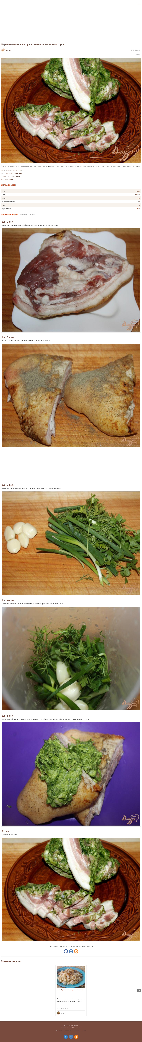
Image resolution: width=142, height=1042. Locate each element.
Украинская (18, 173)
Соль (3, 205)
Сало (18, 176)
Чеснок (4, 194)
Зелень (4, 198)
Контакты (76, 1031)
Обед (11, 179)
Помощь (84, 1031)
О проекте (59, 1031)
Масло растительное (8, 202)
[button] (66, 951)
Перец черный (6, 209)
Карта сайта (67, 1031)
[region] (71, 22)
